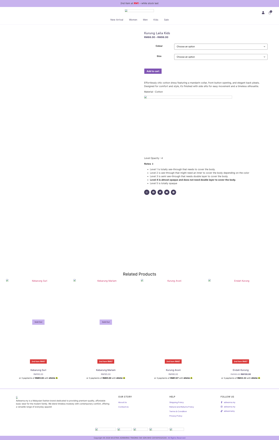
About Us (122, 402)
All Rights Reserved (176, 438)
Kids (155, 19)
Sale (166, 19)
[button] (146, 192)
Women (133, 19)
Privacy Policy (175, 416)
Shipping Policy (176, 402)
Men (145, 19)
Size (159, 56)
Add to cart (153, 71)
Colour (159, 46)
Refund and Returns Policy (181, 407)
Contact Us (123, 407)
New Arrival (116, 19)
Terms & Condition (178, 411)
